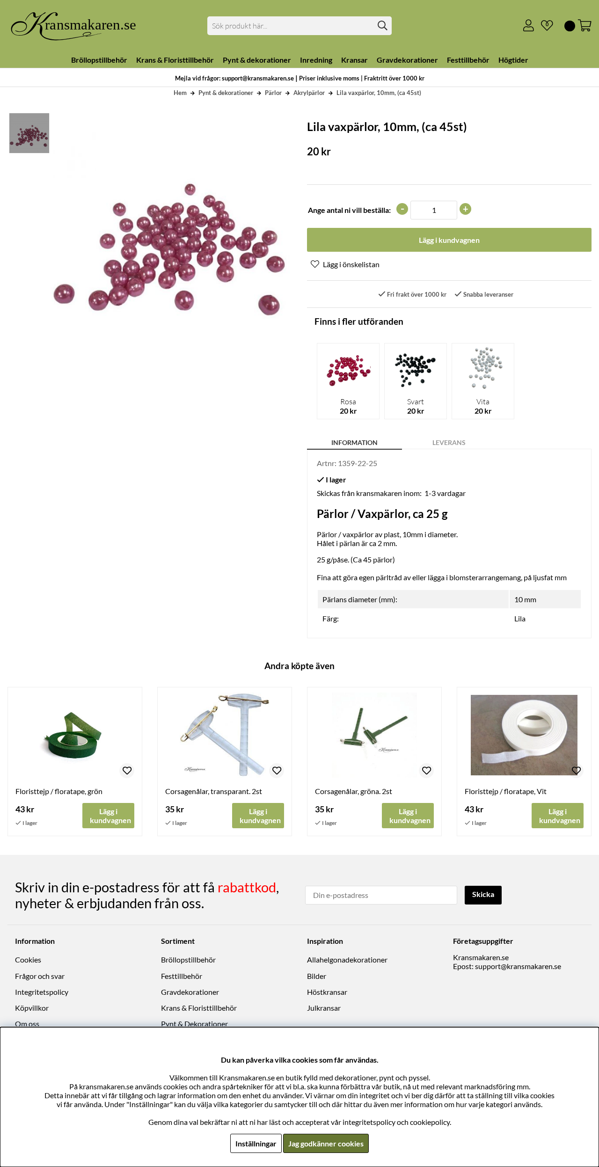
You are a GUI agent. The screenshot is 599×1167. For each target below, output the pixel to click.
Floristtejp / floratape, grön (58, 791)
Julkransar (324, 1007)
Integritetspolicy (41, 991)
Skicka (483, 894)
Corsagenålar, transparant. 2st (213, 791)
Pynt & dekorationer (225, 92)
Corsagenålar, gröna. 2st (353, 791)
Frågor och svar (40, 975)
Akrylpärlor (309, 92)
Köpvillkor (32, 1007)
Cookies (28, 959)
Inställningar (256, 1143)
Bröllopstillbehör (188, 959)
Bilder (316, 975)
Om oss (27, 1023)
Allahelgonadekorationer (347, 959)
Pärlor (273, 92)
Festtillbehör (181, 975)
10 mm (525, 599)
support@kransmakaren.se (518, 966)
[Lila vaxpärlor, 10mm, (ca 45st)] (29, 133)
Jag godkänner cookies (326, 1143)
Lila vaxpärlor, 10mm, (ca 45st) (378, 92)
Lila (520, 618)
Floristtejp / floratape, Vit (506, 791)
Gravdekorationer (190, 991)
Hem (180, 92)
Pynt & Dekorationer (194, 1023)
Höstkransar (327, 991)
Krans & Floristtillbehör (199, 1007)
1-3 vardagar (445, 493)
